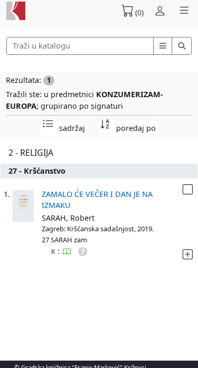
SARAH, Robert (68, 218)
